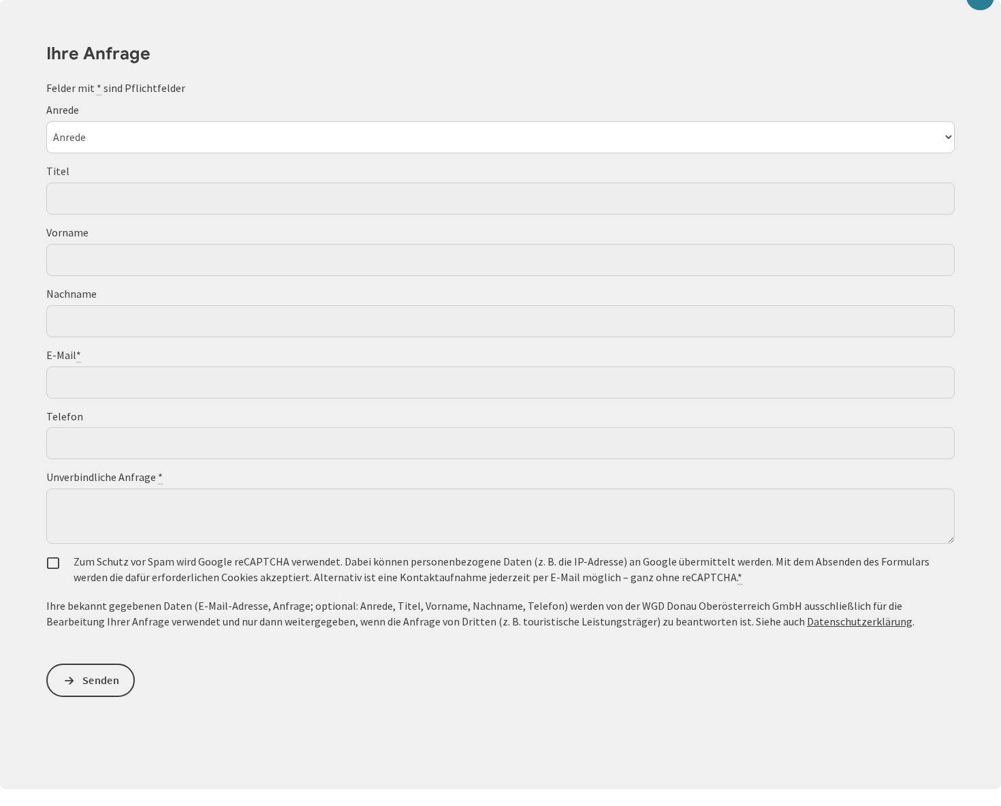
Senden (100, 680)
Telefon (64, 416)
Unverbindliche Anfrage (104, 477)
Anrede (62, 110)
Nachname (71, 293)
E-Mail (63, 355)
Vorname (67, 232)
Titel (57, 171)
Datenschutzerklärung (859, 621)
